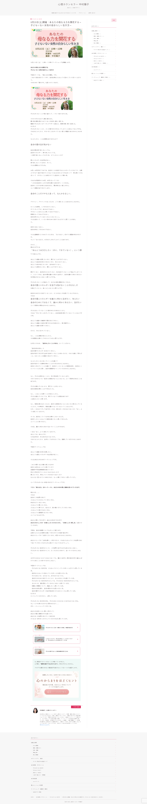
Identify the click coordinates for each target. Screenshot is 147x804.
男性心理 (96, 40)
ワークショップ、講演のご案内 (101, 77)
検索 (114, 20)
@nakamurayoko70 (44, 724)
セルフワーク (97, 69)
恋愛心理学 (95, 31)
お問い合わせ (91, 13)
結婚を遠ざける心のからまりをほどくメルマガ (64, 13)
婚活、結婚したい (98, 36)
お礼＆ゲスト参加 (98, 80)
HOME (32, 797)
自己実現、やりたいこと (99, 53)
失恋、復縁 (97, 38)
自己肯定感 (95, 67)
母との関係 (97, 43)
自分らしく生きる (98, 61)
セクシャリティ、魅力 (98, 46)
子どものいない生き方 (37, 19)
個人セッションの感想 (98, 73)
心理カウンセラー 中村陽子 (73, 4)
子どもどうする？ (98, 58)
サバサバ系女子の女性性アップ (101, 49)
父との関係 (97, 33)
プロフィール (82, 13)
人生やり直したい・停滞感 (100, 63)
